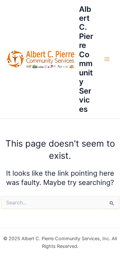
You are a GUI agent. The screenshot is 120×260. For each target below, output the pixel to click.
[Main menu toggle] (107, 59)
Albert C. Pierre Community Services (86, 59)
